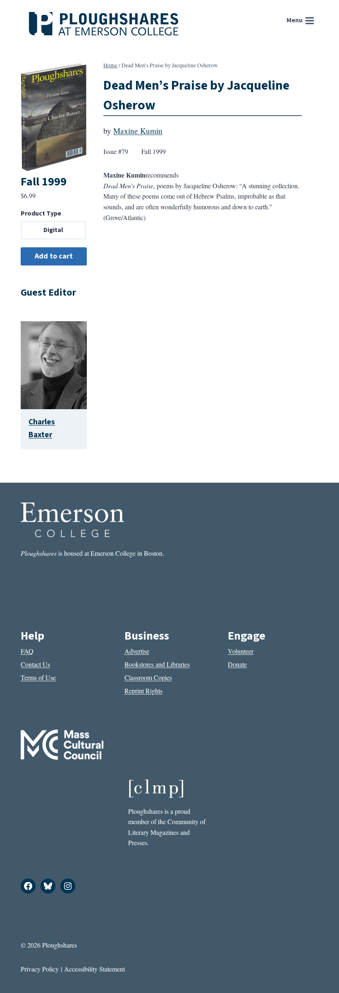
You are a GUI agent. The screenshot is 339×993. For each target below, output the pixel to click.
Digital (53, 230)
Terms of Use (38, 677)
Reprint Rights (143, 690)
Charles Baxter (42, 428)
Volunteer (240, 651)
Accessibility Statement (94, 969)
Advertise (136, 651)
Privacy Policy (40, 969)
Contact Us (35, 664)
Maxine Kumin (137, 131)
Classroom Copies (148, 677)
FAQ (27, 651)
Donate (237, 664)
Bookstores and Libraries (157, 664)
